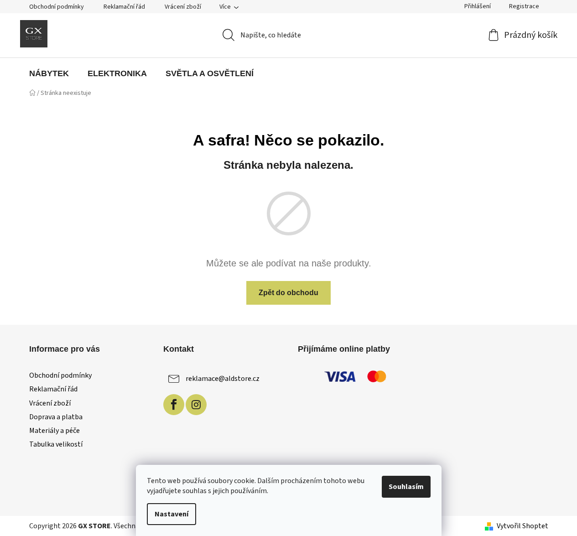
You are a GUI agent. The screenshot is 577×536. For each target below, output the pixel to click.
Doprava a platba (56, 417)
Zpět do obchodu (288, 293)
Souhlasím (406, 487)
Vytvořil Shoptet (522, 526)
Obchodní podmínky (56, 6)
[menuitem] (49, 73)
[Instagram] (196, 404)
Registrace (524, 6)
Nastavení (171, 514)
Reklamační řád (124, 6)
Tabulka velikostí (56, 444)
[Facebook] (173, 404)
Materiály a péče (54, 431)
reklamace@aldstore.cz (223, 379)
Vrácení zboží (183, 6)
